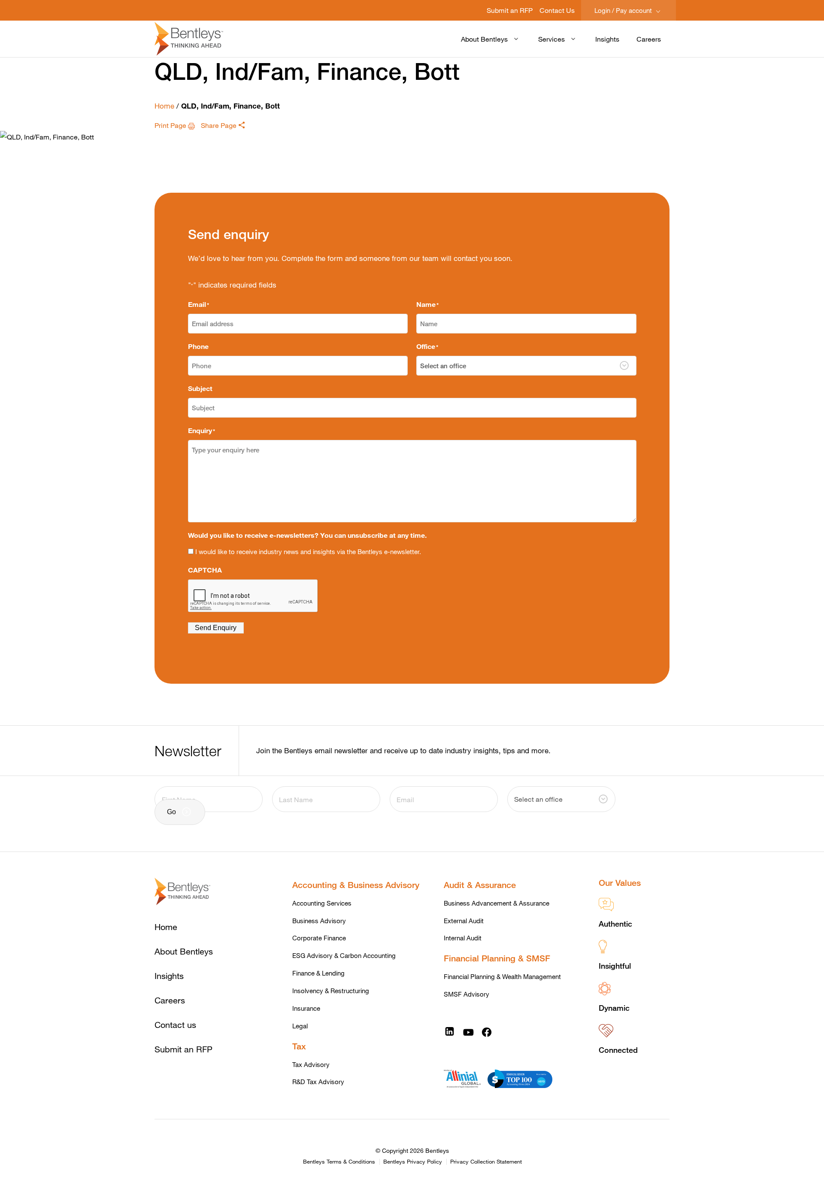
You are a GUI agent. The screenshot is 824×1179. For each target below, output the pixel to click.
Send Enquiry (215, 627)
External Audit (464, 920)
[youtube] (468, 1031)
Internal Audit (463, 938)
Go (171, 811)
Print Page (171, 125)
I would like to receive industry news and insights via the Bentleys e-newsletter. (308, 551)
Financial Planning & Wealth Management (502, 976)
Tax (299, 1046)
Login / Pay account (624, 10)
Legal (300, 1026)
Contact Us (557, 10)
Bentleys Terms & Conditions (339, 1162)
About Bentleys (484, 39)
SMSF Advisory (466, 994)
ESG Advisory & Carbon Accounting (344, 955)
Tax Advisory (311, 1064)
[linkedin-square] (449, 1031)
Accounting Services (321, 903)
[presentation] (253, 596)
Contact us (175, 1025)
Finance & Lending (318, 973)
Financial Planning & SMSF (497, 958)
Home (164, 105)
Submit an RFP (510, 10)
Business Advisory (319, 920)
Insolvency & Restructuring (330, 990)
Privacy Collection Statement (486, 1162)
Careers (648, 39)
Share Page (219, 125)
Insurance (306, 1008)
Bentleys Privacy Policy (412, 1162)
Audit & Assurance (480, 885)
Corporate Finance (319, 938)
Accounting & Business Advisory (355, 885)
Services (551, 39)
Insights (607, 39)
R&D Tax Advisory (318, 1081)
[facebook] (487, 1031)
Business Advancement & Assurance (496, 903)
